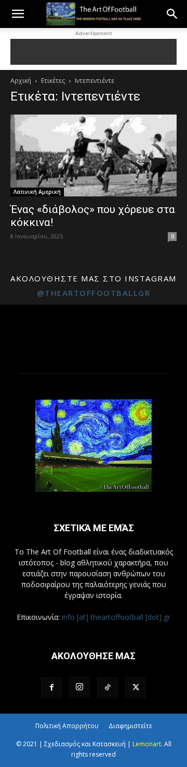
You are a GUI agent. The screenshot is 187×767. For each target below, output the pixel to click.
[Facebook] (51, 687)
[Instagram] (79, 687)
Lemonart (146, 744)
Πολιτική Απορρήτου (67, 725)
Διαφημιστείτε (130, 725)
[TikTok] (107, 687)
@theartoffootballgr (94, 293)
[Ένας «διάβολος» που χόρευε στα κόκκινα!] (93, 155)
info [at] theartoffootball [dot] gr (116, 617)
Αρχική (20, 80)
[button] (17, 14)
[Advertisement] (93, 52)
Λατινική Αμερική (37, 191)
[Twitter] (135, 687)
